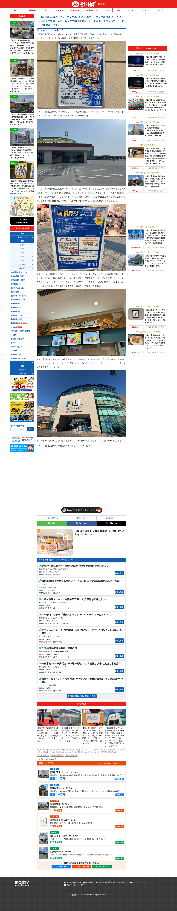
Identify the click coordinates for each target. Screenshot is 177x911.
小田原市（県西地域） (19, 358)
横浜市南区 (15, 292)
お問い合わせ (124, 882)
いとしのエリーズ (43, 755)
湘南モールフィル (77, 446)
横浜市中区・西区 (17, 276)
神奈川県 (59, 30)
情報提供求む (90, 882)
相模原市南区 (18, 323)
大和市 (16, 327)
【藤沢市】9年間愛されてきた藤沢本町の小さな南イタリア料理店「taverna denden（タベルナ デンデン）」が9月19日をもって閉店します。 (156, 261)
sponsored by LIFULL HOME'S (111, 763)
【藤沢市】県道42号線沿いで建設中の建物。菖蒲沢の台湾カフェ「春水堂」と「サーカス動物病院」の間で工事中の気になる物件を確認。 (155, 181)
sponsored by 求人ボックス (65, 560)
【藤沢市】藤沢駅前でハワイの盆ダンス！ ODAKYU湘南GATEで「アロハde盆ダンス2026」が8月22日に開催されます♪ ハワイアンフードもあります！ (22, 153)
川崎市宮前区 (15, 307)
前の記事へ (53, 518)
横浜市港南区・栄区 (18, 300)
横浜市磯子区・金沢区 (19, 296)
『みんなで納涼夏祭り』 (99, 34)
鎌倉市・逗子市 (16, 347)
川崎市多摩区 (15, 304)
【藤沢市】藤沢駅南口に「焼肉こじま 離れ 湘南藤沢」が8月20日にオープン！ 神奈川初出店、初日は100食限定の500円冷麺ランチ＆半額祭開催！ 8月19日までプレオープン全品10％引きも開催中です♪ (156, 155)
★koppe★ (52, 759)
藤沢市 (101, 4)
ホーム (69, 882)
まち (106, 10)
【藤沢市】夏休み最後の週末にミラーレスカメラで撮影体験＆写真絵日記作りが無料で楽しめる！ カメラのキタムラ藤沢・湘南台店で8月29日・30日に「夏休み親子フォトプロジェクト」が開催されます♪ (22, 47)
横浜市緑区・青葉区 (18, 280)
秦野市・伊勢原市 (17, 339)
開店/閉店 (59, 10)
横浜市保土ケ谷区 (17, 288)
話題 (118, 10)
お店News (75, 10)
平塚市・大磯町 (16, 354)
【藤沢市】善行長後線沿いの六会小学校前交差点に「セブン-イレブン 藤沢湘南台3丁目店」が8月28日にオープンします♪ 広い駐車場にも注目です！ (22, 119)
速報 (144, 10)
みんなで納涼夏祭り (57, 755)
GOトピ (17, 10)
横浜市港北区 (15, 284)
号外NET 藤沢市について (76, 885)
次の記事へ (110, 518)
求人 (46, 10)
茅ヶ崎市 (14, 350)
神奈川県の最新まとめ (19, 272)
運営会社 (78, 882)
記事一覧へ (81, 518)
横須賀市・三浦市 (17, 315)
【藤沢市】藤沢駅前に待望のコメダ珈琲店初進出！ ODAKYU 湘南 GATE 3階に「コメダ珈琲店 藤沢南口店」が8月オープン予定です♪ (155, 131)
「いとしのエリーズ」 (67, 282)
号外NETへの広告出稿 (107, 882)
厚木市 (13, 335)
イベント (131, 10)
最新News (32, 10)
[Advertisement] (147, 30)
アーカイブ (158, 10)
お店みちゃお (92, 10)
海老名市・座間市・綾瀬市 (20, 331)
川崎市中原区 (15, 311)
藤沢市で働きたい (46, 560)
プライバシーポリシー (140, 882)
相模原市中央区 (16, 319)
